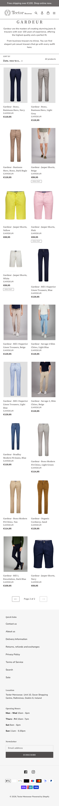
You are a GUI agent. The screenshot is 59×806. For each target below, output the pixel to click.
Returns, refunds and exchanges (23, 646)
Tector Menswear (24, 796)
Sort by (6, 56)
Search (9, 669)
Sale (8, 677)
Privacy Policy (13, 654)
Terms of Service (14, 662)
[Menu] (54, 13)
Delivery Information (16, 639)
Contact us (11, 623)
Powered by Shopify (40, 796)
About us (10, 631)
